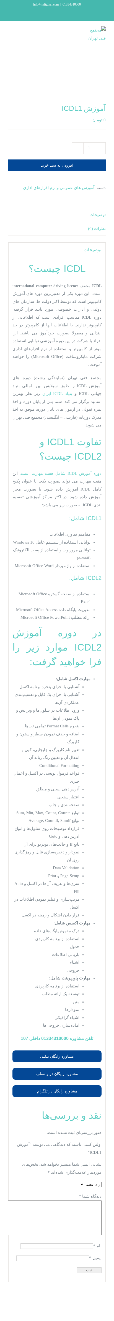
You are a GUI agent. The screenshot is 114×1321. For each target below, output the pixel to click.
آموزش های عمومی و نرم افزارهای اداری (58, 187)
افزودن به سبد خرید (57, 165)
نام (97, 1246)
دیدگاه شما (90, 1196)
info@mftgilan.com (46, 4)
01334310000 (55, 1038)
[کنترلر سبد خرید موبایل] (27, 34)
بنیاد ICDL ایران (57, 393)
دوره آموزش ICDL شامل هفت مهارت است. (61, 473)
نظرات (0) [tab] (97, 228)
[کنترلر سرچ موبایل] (19, 34)
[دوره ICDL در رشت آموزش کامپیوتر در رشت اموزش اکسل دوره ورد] (57, 82)
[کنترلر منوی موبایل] (10, 34)
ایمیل (95, 1258)
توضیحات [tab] (97, 215)
